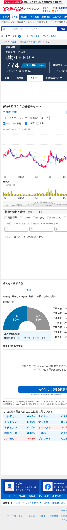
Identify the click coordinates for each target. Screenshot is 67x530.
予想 (28, 290)
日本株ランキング (25, 22)
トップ (5, 16)
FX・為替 (34, 16)
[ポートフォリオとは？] (19, 36)
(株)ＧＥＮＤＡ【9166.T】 (31, 42)
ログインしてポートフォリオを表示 (41, 36)
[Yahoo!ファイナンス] (21, 7)
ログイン (47, 11)
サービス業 (19, 52)
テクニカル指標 (13, 123)
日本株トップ (7, 22)
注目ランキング (44, 22)
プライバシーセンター (38, 516)
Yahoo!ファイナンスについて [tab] (26, 503)
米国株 (24, 16)
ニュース (57, 16)
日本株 (15, 16)
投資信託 (45, 16)
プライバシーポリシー (16, 516)
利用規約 (54, 516)
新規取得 (63, 8)
